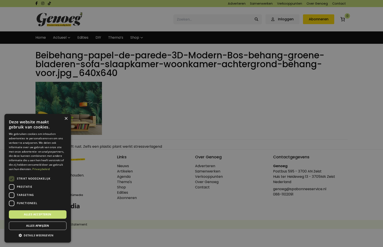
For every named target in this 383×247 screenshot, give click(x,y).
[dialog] (191, 123)
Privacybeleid (41, 169)
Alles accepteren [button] (37, 214)
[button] (37, 235)
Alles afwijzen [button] (37, 226)
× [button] (66, 118)
